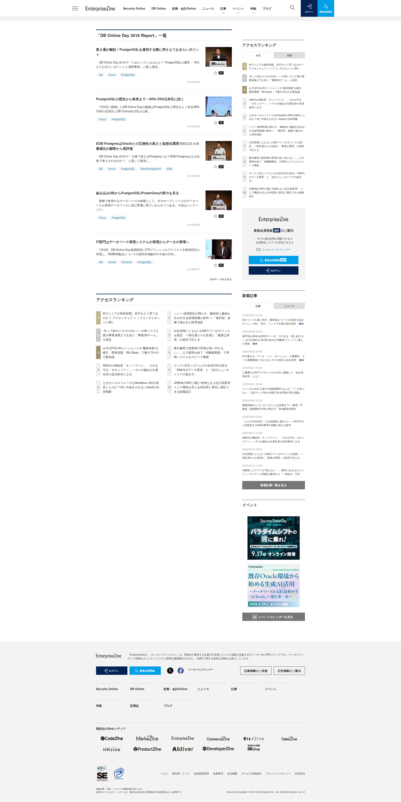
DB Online (158, 8)
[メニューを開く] (75, 8)
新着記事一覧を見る (273, 485)
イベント (238, 8)
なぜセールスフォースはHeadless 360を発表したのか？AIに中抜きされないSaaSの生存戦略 (131, 387)
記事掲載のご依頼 (256, 671)
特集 (253, 8)
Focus (111, 74)
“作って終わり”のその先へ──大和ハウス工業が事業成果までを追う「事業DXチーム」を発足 (131, 335)
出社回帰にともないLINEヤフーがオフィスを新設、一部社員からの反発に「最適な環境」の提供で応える (202, 335)
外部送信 (300, 773)
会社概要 (232, 773)
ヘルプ (164, 773)
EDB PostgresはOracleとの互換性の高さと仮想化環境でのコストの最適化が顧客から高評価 (147, 146)
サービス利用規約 (251, 773)
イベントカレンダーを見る (275, 617)
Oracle (112, 262)
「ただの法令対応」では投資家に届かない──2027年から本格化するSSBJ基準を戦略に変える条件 (273, 423)
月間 (289, 55)
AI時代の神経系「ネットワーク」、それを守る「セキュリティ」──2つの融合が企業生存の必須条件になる (130, 369)
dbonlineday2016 (151, 168)
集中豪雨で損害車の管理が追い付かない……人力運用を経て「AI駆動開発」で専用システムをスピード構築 (201, 352)
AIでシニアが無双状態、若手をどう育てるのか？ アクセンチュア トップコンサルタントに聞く (131, 317)
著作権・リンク (181, 773)
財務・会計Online (184, 8)
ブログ (267, 8)
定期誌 (134, 705)
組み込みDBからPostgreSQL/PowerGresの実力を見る (137, 192)
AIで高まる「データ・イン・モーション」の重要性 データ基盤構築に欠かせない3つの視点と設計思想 (273, 358)
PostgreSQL (128, 74)
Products (127, 262)
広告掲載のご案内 (289, 671)
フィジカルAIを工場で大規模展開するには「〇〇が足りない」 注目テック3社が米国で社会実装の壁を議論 (273, 390)
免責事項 (218, 773)
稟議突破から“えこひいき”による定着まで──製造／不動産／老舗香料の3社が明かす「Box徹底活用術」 (272, 406)
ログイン (276, 270)
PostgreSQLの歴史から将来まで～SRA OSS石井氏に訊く (140, 98)
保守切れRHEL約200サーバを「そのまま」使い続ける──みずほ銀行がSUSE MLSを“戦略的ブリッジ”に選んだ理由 (273, 339)
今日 (258, 55)
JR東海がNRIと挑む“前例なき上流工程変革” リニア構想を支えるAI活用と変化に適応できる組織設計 (204, 387)
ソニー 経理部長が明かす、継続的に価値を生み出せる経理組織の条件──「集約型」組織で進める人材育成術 (202, 317)
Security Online (134, 8)
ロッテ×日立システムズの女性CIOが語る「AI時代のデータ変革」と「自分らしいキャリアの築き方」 (201, 369)
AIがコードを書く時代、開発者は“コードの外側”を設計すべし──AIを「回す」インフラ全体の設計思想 (273, 321)
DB (101, 74)
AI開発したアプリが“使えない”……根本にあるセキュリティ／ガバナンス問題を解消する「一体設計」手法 (273, 472)
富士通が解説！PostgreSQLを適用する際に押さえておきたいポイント (147, 52)
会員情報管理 (201, 773)
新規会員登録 (275, 260)
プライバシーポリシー (278, 773)
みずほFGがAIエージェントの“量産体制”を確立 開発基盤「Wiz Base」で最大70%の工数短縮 (131, 352)
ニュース (208, 8)
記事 (223, 8)
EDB (169, 168)
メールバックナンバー (276, 249)
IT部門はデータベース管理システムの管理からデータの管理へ (142, 241)
